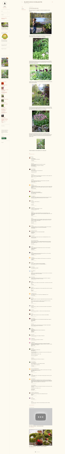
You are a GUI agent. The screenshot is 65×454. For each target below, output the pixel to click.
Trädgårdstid (32, 338)
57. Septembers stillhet (4, 92)
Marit (31, 281)
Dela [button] (29, 427)
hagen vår (32, 334)
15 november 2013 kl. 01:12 (33, 194)
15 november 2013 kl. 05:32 (33, 205)
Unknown (32, 257)
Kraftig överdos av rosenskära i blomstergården (4, 90)
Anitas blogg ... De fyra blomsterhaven (4, 109)
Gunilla (32, 157)
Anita (31, 218)
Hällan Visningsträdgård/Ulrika (34, 368)
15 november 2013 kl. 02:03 (33, 198)
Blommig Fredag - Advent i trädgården (37, 446)
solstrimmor (2, 94)
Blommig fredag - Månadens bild (36, 426)
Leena (32, 225)
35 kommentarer (32, 447)
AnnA (31, 328)
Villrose (32, 262)
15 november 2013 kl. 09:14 (33, 238)
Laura (31, 397)
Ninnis (32, 200)
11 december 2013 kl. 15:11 (33, 403)
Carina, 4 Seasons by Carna (34, 240)
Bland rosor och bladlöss (33, 2)
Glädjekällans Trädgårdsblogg (34, 392)
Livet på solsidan (33, 385)
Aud (31, 374)
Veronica (32, 348)
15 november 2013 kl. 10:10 (33, 250)
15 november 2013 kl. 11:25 (33, 255)
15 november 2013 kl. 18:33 (33, 336)
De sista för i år (3, 97)
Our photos (32, 207)
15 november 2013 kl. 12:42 (33, 285)
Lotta (31, 246)
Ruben (32, 287)
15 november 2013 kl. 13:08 (33, 291)
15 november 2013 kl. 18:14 (33, 326)
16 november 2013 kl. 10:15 (33, 383)
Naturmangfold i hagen (4, 112)
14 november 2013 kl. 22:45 (33, 161)
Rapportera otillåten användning (4, 18)
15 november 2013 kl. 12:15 (33, 279)
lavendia (32, 305)
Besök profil (5, 7)
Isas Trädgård (2, 86)
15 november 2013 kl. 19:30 (33, 340)
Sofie (31, 401)
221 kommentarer (32, 427)
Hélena (5, 6)
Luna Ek (32, 179)
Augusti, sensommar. (3, 102)
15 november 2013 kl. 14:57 (33, 303)
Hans (31, 252)
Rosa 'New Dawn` (3, 107)
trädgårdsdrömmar (33, 293)
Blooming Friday (24, 9)
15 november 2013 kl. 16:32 (33, 316)
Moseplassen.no (3, 111)
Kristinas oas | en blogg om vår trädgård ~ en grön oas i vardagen (4, 119)
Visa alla (2, 122)
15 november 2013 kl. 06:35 (33, 216)
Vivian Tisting (32, 318)
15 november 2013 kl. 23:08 (33, 372)
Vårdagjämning (3, 117)
